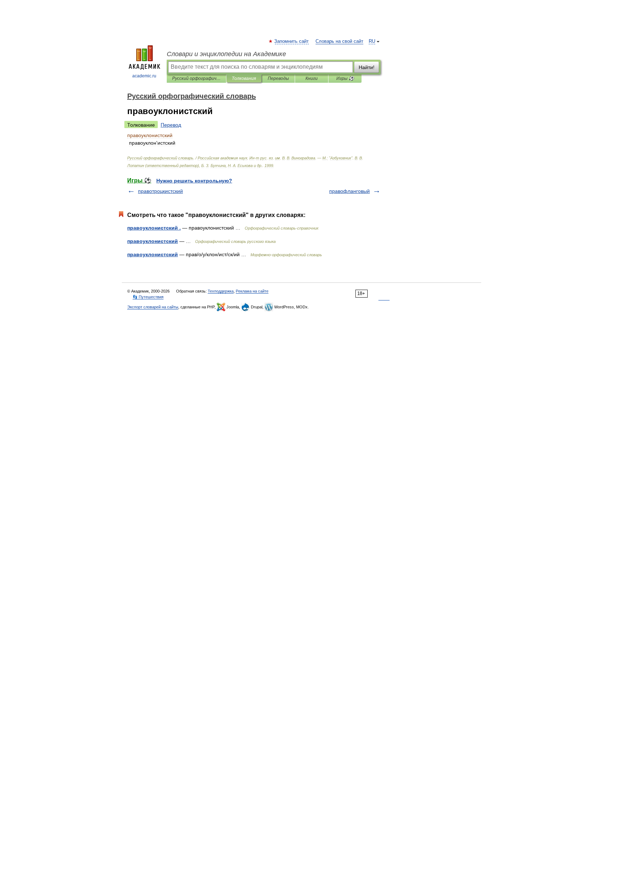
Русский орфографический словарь (196, 78)
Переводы (278, 78)
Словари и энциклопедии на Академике (226, 54)
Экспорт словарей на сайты (152, 307)
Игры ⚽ (345, 78)
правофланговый (349, 191)
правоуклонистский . (154, 228)
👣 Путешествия (148, 297)
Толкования (244, 78)
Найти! (366, 67)
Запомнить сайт (292, 41)
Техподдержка (221, 291)
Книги (311, 78)
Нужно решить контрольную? (194, 181)
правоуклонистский (152, 241)
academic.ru (144, 75)
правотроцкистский (160, 191)
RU (372, 41)
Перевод (171, 125)
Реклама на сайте (252, 291)
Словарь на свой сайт (339, 41)
